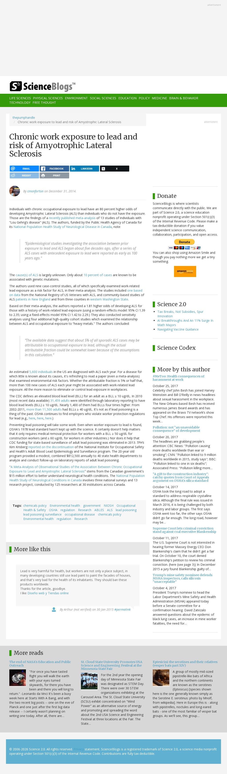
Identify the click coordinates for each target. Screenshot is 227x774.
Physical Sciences (48, 98)
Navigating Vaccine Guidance (178, 329)
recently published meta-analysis (72, 218)
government (92, 505)
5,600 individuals (41, 372)
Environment (76, 98)
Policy (144, 98)
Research (84, 510)
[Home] (44, 86)
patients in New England (33, 299)
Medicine (159, 98)
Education (127, 98)
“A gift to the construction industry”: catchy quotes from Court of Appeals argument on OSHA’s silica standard (181, 477)
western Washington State (109, 299)
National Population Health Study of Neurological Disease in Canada (63, 227)
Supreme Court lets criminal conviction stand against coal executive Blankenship (184, 530)
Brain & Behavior (183, 98)
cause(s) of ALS (27, 275)
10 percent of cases (98, 275)
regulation (68, 510)
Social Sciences (103, 98)
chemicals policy (35, 505)
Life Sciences (20, 98)
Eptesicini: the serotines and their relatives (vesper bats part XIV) (185, 663)
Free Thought (44, 102)
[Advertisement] (113, 38)
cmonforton (35, 191)
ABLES (99, 510)
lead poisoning (126, 510)
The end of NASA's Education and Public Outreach (40, 663)
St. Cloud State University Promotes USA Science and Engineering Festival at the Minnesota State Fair (111, 665)
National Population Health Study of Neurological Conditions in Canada (77, 478)
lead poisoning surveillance (42, 514)
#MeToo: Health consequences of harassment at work (178, 378)
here (32, 418)
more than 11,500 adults (44, 409)
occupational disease (80, 514)
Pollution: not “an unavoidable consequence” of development (176, 429)
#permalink (122, 609)
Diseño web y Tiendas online (48, 593)
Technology (19, 102)
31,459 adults (60, 400)
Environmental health (65, 505)
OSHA (53, 510)
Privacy (79, 749)
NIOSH (109, 505)
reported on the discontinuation (51, 447)
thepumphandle (24, 117)
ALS (110, 510)
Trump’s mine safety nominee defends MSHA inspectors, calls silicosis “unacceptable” (182, 578)
